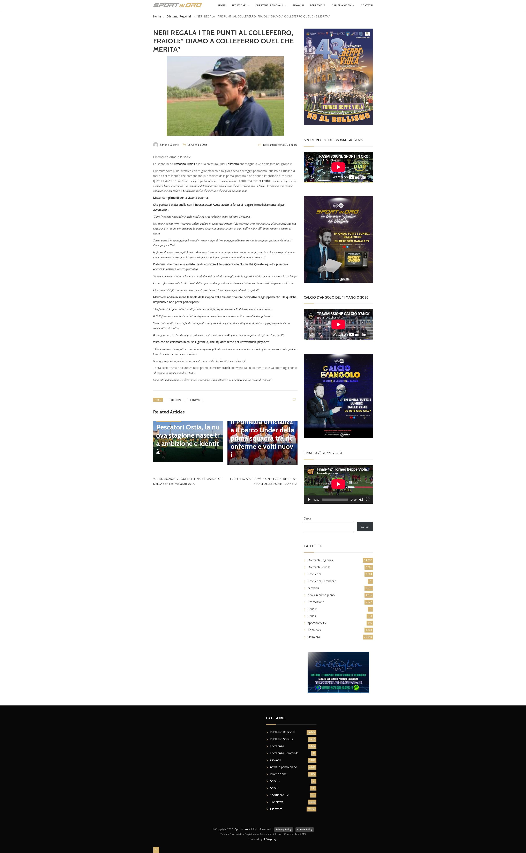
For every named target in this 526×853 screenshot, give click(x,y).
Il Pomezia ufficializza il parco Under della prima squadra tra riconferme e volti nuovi (262, 438)
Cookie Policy (304, 829)
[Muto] (361, 499)
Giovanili (298, 5)
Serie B (312, 609)
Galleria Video (341, 5)
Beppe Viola (317, 5)
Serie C (312, 616)
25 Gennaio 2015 (198, 145)
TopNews (194, 400)
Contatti (367, 5)
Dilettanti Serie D (319, 567)
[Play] (309, 499)
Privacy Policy (283, 829)
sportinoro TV (317, 623)
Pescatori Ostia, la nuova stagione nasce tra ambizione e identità (188, 439)
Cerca (307, 518)
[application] (338, 484)
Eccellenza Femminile (322, 581)
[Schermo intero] (368, 499)
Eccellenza (315, 574)
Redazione (239, 5)
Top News (175, 400)
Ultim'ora (292, 145)
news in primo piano (321, 595)
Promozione (316, 602)
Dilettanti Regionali (269, 5)
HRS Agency (270, 839)
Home (221, 5)
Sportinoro (241, 829)
